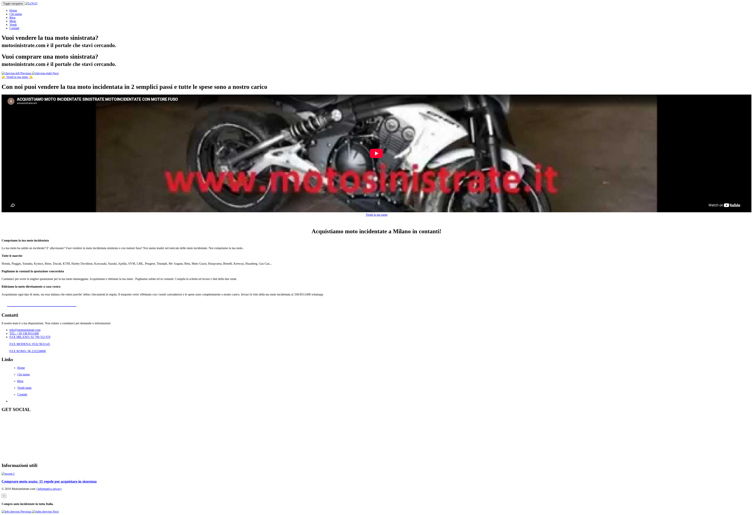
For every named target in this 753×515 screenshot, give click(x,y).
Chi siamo (15, 14)
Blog (12, 17)
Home (13, 10)
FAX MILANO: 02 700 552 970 (29, 337)
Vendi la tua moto (376, 214)
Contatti (14, 28)
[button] (17, 73)
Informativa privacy (49, 488)
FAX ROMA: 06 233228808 (27, 351)
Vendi (13, 24)
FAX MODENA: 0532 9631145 (29, 344)
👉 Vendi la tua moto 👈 (17, 77)
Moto (12, 21)
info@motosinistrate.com (24, 330)
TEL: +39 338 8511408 (24, 333)
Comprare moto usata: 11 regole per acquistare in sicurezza (49, 481)
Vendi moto (24, 387)
